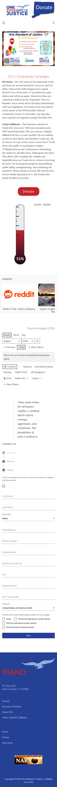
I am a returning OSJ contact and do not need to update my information (28, 478)
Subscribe (20, 378)
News (5, 731)
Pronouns (6, 514)
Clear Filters (37, 347)
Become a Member (11, 706)
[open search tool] (53, 23)
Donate (6, 701)
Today (22, 347)
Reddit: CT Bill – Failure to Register (19, 309)
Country (6, 604)
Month (6, 335)
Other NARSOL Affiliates (14, 717)
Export (35, 378)
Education (7, 742)
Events (5, 737)
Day (24, 335)
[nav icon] (3, 23)
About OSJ (7, 712)
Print (7, 379)
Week (16, 335)
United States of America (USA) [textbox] (17, 607)
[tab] (9, 453)
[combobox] (28, 518)
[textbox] (27, 518)
